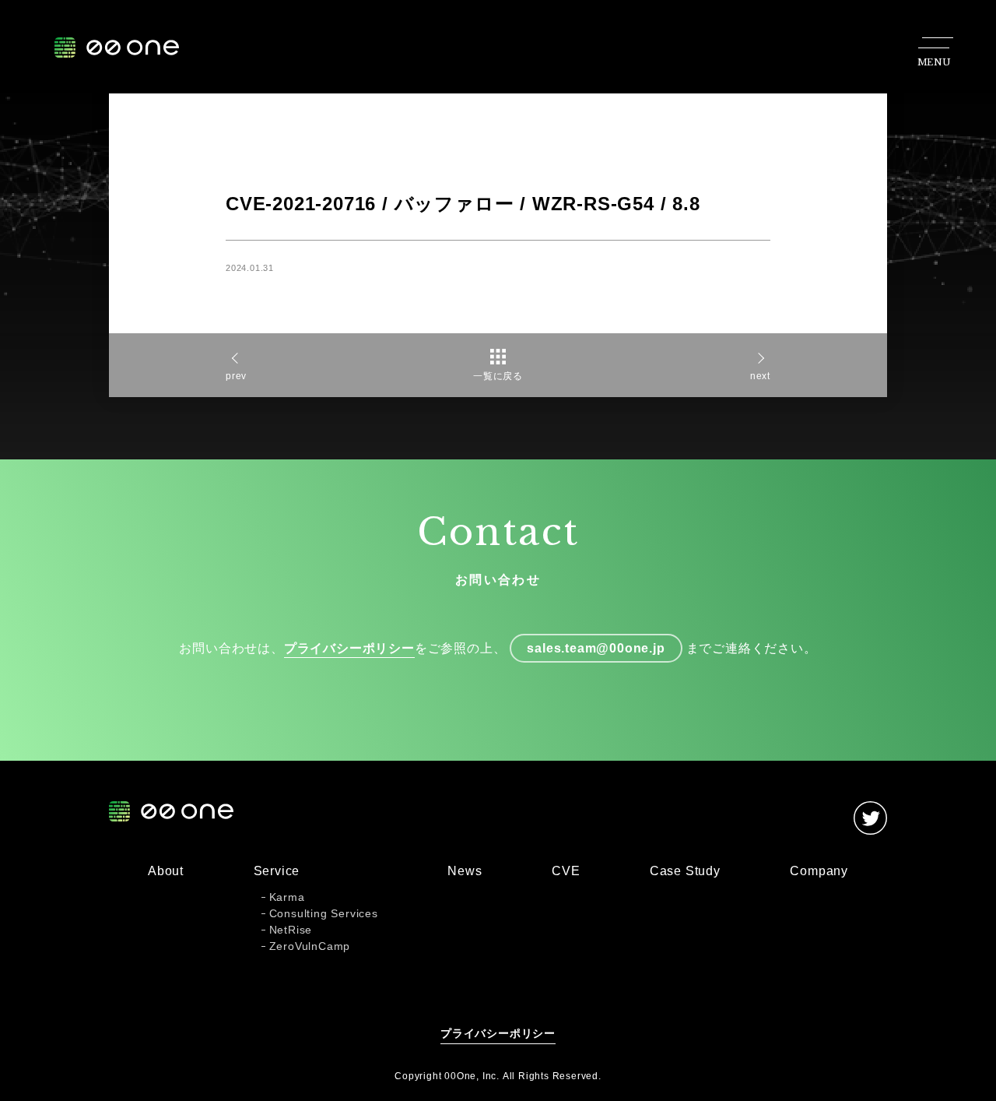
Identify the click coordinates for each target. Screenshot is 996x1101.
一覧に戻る (498, 376)
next (760, 376)
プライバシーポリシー (349, 648)
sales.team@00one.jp (596, 648)
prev (236, 376)
